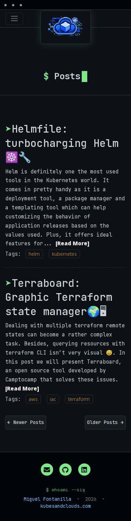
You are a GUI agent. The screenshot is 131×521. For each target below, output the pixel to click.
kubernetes (64, 254)
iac (53, 399)
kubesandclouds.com (66, 506)
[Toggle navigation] (14, 18)
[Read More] (72, 243)
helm (34, 254)
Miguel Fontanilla (47, 499)
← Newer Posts (25, 422)
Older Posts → (105, 422)
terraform (79, 399)
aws (33, 399)
